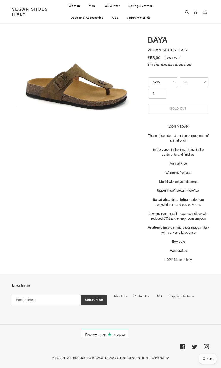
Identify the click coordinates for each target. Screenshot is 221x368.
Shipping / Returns (181, 296)
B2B (159, 296)
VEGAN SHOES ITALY (30, 12)
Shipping (153, 64)
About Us (120, 296)
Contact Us (141, 296)
